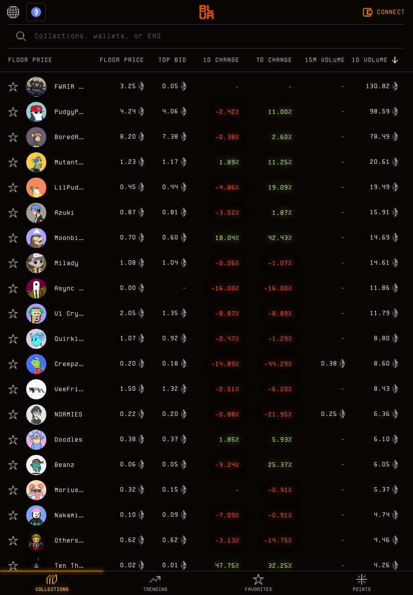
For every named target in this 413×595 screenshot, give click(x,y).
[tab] (51, 583)
